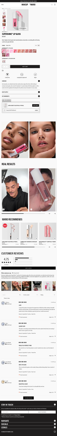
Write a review (28, 268)
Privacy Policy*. (17, 415)
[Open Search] (52, 4)
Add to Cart (25, 66)
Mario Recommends (6, 100)
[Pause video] (4, 209)
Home (3, 8)
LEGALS (4, 427)
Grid (36, 45)
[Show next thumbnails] (4, 30)
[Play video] (31, 209)
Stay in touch (7, 404)
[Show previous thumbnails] (4, 10)
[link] (5, 31)
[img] (15, 273)
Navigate (5, 420)
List (38, 45)
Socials (4, 424)
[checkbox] (11, 298)
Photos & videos (7, 298)
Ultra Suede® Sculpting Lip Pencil (9, 241)
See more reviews (28, 398)
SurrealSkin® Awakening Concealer (28, 241)
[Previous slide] (49, 213)
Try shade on (23, 28)
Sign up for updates (42, 412)
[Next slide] (55, 213)
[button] (18, 238)
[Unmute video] (6, 209)
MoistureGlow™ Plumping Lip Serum (47, 241)
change (36, 110)
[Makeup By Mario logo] (28, 4)
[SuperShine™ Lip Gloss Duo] (4, 61)
